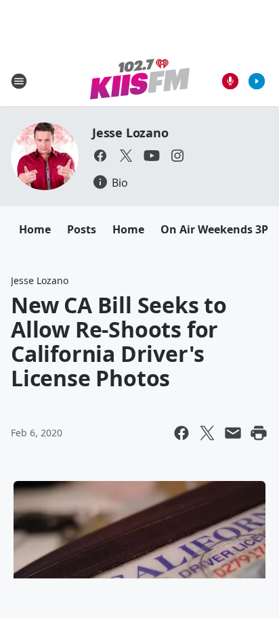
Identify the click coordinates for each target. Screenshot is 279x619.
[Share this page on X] (207, 432)
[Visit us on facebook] (100, 155)
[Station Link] (140, 81)
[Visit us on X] (126, 155)
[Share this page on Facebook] (181, 432)
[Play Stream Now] (257, 81)
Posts (81, 229)
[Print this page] (258, 432)
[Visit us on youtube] (152, 155)
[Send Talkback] (230, 81)
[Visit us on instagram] (177, 155)
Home (35, 229)
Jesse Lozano (130, 132)
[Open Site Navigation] (19, 81)
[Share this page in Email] (232, 432)
